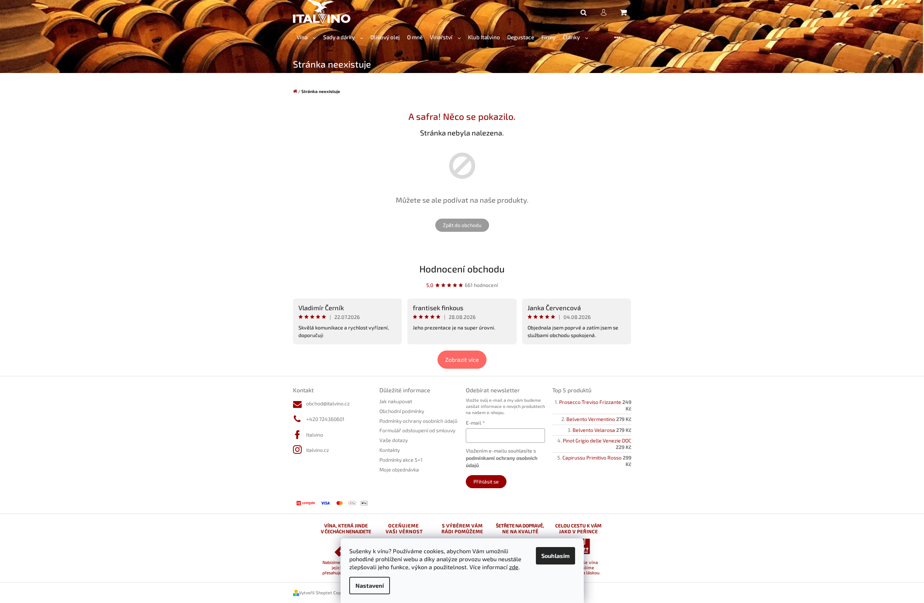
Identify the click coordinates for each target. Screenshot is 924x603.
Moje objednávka (399, 469)
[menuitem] (306, 37)
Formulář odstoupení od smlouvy (417, 430)
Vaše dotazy (393, 440)
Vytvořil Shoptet (315, 592)
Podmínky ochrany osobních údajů (418, 421)
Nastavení (369, 585)
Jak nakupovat (395, 401)
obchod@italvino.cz (328, 403)
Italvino (314, 435)
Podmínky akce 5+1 (401, 460)
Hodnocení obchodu (462, 268)
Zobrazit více (462, 359)
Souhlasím (555, 555)
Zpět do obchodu (462, 225)
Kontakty (389, 450)
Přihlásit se (486, 481)
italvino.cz (317, 450)
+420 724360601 (325, 419)
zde (513, 566)
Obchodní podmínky (401, 411)
